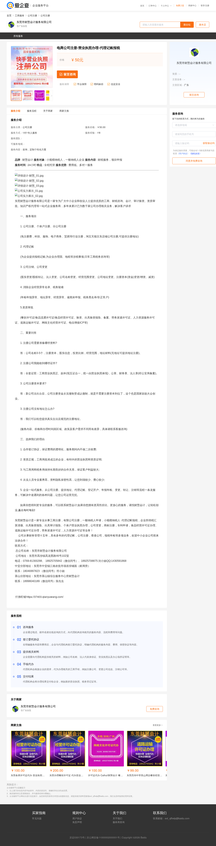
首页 (142, 6)
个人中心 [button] (165, 5)
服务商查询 (119, 822)
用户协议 (77, 818)
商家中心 (192, 5)
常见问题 (37, 818)
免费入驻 (180, 5)
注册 (207, 5)
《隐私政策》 (195, 153)
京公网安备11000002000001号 (103, 837)
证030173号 (78, 837)
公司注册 (32, 15)
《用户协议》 (183, 153)
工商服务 (19, 15)
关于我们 (117, 818)
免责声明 (77, 822)
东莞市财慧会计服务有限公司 (34, 22)
